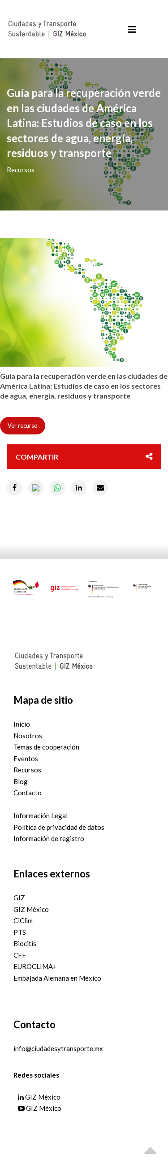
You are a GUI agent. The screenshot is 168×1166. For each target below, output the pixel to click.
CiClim (23, 920)
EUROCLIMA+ (35, 966)
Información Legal (40, 815)
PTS (19, 932)
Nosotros (27, 736)
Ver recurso (23, 425)
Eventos (25, 758)
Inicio (21, 724)
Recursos (27, 770)
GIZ (19, 898)
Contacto (27, 793)
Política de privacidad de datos (58, 827)
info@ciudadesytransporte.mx (58, 1048)
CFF (19, 955)
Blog (20, 781)
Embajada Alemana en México (57, 978)
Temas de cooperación (46, 747)
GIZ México (31, 909)
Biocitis (24, 943)
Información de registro (48, 838)
